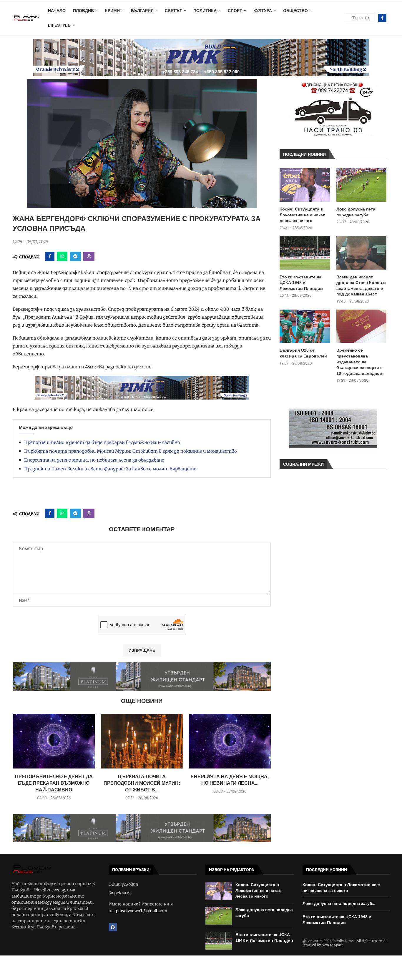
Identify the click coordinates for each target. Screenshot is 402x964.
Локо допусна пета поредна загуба (355, 212)
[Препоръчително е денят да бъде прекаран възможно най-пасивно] (54, 741)
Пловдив (83, 10)
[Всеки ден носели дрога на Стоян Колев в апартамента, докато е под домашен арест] (361, 253)
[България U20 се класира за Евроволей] (305, 326)
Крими (112, 10)
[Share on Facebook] (49, 256)
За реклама (120, 893)
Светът (173, 10)
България (142, 10)
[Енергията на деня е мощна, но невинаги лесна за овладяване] (230, 741)
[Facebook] (382, 18)
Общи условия (123, 884)
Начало (57, 10)
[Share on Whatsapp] (62, 256)
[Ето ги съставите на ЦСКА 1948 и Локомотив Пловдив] (305, 253)
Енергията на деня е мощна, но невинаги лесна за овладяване (94, 460)
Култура (262, 10)
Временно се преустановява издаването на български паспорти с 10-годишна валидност (360, 361)
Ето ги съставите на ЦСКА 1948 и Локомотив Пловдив (301, 283)
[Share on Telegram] (75, 256)
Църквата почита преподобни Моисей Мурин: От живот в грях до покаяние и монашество (130, 451)
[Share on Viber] (88, 256)
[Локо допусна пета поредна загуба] (361, 185)
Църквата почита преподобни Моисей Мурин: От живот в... (142, 783)
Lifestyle (59, 25)
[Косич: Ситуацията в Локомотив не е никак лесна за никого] (305, 185)
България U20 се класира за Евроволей (303, 353)
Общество (295, 10)
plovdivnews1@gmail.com (141, 910)
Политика (205, 10)
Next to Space (332, 945)
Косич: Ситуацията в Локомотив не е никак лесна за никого (302, 215)
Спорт (235, 10)
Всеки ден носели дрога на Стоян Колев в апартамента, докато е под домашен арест (361, 286)
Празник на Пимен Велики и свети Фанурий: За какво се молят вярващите (110, 469)
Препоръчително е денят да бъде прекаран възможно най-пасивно (102, 442)
